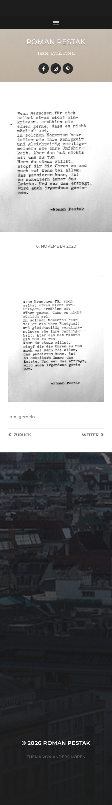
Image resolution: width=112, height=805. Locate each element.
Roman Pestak (56, 42)
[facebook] (43, 68)
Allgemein (24, 416)
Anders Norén (69, 756)
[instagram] (56, 68)
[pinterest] (68, 68)
